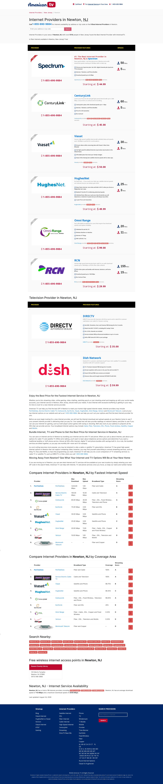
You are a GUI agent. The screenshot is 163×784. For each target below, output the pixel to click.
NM (92, 753)
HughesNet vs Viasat (43, 719)
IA (79, 749)
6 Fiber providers (75, 690)
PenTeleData (33, 411)
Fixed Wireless (84, 736)
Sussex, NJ (121, 648)
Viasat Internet (41, 716)
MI (83, 751)
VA (83, 758)
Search (68, 29)
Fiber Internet (64, 719)
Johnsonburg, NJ (57, 645)
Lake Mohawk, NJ (70, 645)
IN (85, 749)
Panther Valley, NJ (35, 648)
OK (83, 756)
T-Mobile (82, 722)
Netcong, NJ (108, 645)
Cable (86, 426)
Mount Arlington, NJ (96, 645)
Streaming (63, 730)
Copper (130, 426)
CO (89, 744)
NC (80, 753)
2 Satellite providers (98, 690)
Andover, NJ (43, 652)
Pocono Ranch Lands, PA (85, 648)
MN (85, 751)
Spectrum (92, 58)
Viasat (78, 136)
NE (85, 753)
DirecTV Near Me (65, 733)
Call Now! (78, 4)
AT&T (38, 727)
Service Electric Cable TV (48, 411)
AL (80, 744)
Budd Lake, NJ (68, 641)
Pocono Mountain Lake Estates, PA (65, 648)
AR (82, 744)
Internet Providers (35, 12)
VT (85, 758)
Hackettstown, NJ (117, 641)
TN (95, 756)
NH (88, 753)
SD (92, 756)
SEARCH (103, 720)
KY (89, 749)
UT (80, 758)
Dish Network (92, 358)
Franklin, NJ (105, 641)
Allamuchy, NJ (34, 641)
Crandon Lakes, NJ (94, 641)
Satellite (124, 426)
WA (88, 758)
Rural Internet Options (87, 761)
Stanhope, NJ (112, 648)
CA (87, 744)
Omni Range (82, 220)
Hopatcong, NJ (45, 645)
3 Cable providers (86, 690)
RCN (77, 260)
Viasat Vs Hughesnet (86, 764)
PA (88, 756)
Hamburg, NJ (34, 645)
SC (90, 756)
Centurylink (63, 727)
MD (97, 749)
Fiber (90, 426)
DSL (102, 426)
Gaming (38, 730)
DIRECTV (88, 316)
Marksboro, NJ (82, 645)
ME (80, 751)
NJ (90, 753)
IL (83, 749)
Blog (37, 713)
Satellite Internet (65, 713)
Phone (107, 426)
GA (80, 747)
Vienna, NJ (33, 652)
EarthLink (70, 411)
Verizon (101, 411)
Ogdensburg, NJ (119, 645)
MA (94, 749)
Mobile (34, 428)
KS (88, 749)
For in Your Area (96, 4)
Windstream (83, 719)
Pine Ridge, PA (47, 648)
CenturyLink (82, 95)
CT (92, 744)
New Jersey (48, 12)
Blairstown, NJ (45, 641)
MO (88, 751)
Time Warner (83, 730)
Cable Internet (64, 722)
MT (94, 751)
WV (94, 758)
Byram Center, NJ (80, 641)
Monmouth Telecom (114, 411)
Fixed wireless (115, 426)
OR (85, 756)
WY (96, 758)
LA (91, 749)
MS (91, 751)
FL (95, 744)
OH (80, 756)
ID (81, 749)
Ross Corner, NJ (101, 648)
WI (91, 758)
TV (80, 716)
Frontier (82, 727)
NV (96, 753)
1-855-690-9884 (117, 4)
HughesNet (81, 178)
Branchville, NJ (56, 641)
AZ (84, 744)
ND (83, 753)
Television (96, 426)
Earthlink (82, 733)
